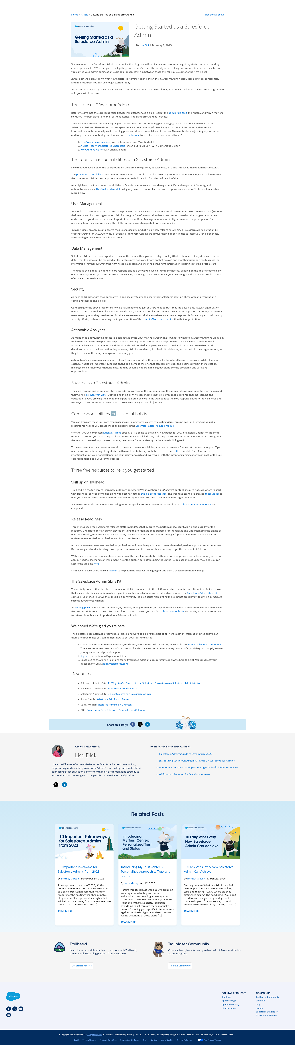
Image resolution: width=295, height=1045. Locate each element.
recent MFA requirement (157, 319)
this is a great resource (154, 493)
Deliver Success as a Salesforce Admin (129, 694)
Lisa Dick (86, 755)
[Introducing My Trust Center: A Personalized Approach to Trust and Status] (147, 841)
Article (84, 14)
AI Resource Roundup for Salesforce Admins (184, 774)
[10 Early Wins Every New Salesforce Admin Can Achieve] (210, 841)
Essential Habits (112, 432)
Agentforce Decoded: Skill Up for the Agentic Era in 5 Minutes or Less (198, 767)
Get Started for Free (82, 965)
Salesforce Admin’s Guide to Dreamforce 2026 (185, 754)
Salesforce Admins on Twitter (113, 699)
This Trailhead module (109, 189)
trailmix (112, 570)
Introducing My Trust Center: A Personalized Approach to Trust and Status (145, 871)
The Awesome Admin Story (96, 142)
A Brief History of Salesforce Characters (103, 145)
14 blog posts (83, 607)
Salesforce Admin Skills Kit (202, 593)
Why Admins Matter (92, 149)
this (178, 451)
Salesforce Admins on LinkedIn (114, 704)
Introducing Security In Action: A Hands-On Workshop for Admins (197, 760)
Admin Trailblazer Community (204, 644)
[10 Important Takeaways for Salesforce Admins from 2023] (84, 841)
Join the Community (180, 965)
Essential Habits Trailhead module (155, 425)
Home (74, 14)
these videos (212, 493)
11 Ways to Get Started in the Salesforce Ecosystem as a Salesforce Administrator (154, 683)
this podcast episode (173, 611)
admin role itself (178, 112)
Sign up (85, 656)
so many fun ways (96, 394)
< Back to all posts (213, 14)
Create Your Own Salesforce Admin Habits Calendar (116, 710)
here (96, 563)
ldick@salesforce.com (115, 663)
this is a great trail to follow (195, 504)
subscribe (134, 135)
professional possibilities (90, 174)
